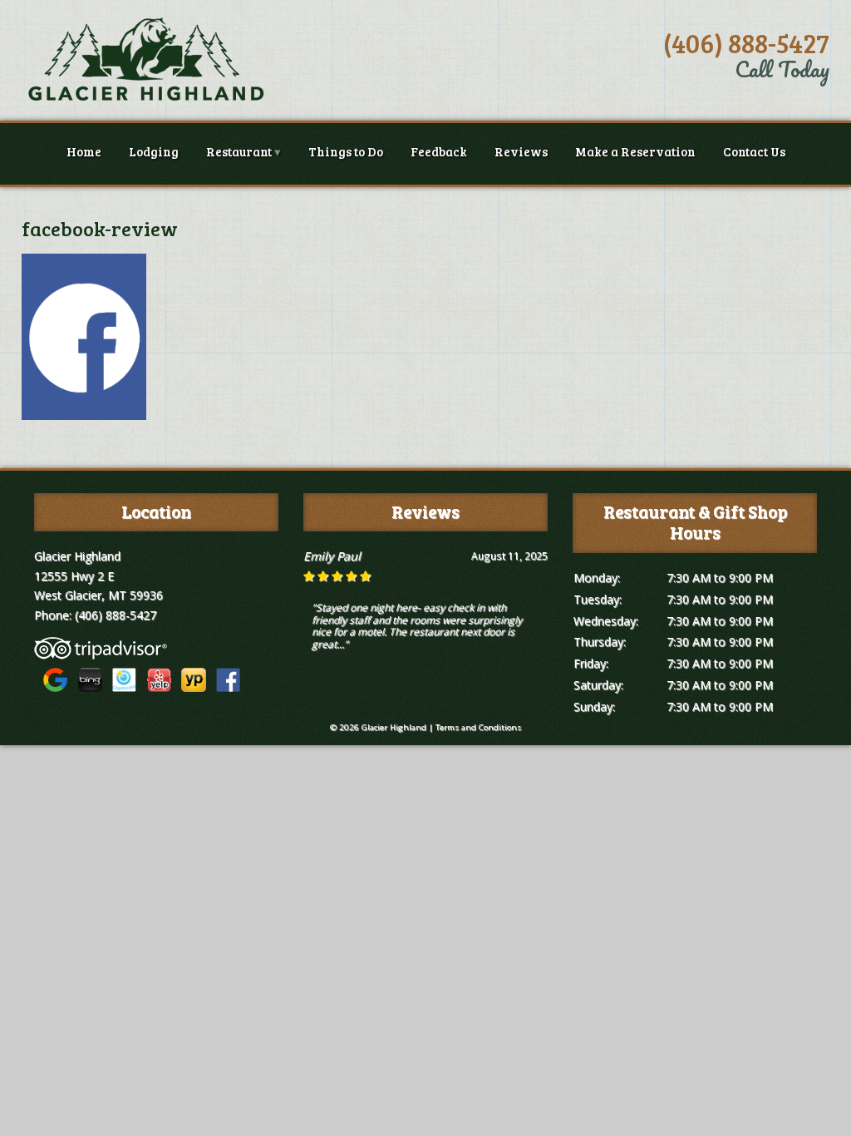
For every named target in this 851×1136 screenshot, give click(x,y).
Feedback (439, 151)
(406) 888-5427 (746, 43)
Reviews (521, 151)
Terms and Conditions (478, 727)
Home (83, 151)
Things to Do (345, 151)
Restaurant (239, 151)
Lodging (154, 151)
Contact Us (754, 151)
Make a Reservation (635, 151)
